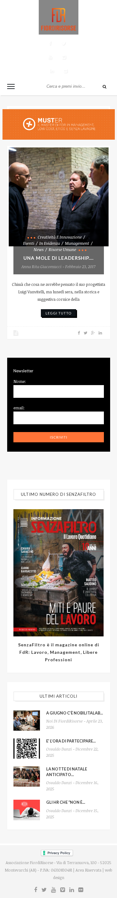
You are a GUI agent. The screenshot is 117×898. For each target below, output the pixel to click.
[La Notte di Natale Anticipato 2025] (26, 776)
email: (19, 408)
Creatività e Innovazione (60, 237)
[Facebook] (50, 43)
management (77, 243)
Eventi (28, 243)
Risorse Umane (62, 249)
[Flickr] (65, 71)
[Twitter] (64, 43)
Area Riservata (88, 870)
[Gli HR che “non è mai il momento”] (26, 810)
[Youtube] (50, 57)
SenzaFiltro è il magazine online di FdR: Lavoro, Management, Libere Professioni (58, 652)
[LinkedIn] (51, 71)
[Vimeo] (64, 57)
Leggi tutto (58, 313)
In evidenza (49, 243)
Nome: (19, 381)
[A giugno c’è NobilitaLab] (26, 720)
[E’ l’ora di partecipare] (26, 748)
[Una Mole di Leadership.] (59, 196)
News (39, 249)
